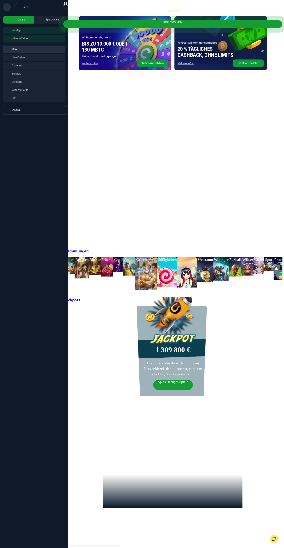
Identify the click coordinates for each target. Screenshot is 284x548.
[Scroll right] (281, 251)
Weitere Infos (90, 63)
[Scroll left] (273, 251)
